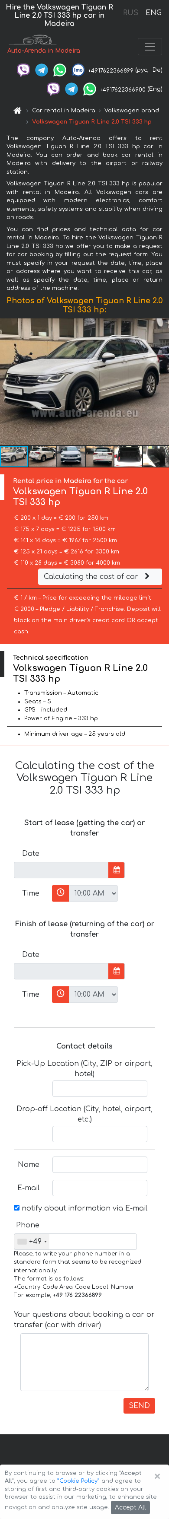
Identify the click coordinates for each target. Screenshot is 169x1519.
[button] (43, 456)
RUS (130, 13)
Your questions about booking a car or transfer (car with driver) (84, 1320)
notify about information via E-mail (83, 1208)
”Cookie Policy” (78, 1481)
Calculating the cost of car (92, 577)
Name (28, 1165)
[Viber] (23, 70)
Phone (27, 1225)
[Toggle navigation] (150, 46)
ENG (153, 13)
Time (30, 893)
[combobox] (31, 1241)
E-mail (28, 1188)
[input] (61, 870)
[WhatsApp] (60, 70)
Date (30, 854)
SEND (139, 1406)
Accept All (130, 1507)
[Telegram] (41, 70)
